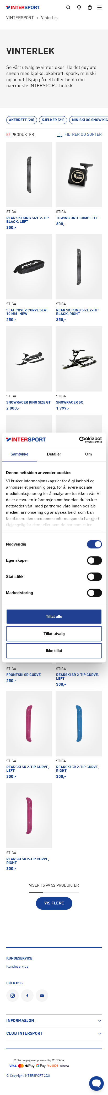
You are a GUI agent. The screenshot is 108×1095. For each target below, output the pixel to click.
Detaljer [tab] (54, 454)
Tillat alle (54, 616)
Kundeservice (17, 966)
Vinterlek (49, 18)
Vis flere (54, 903)
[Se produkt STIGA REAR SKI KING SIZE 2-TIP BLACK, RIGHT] (79, 278)
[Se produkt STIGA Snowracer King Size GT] (29, 368)
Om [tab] (88, 454)
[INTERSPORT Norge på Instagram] (12, 995)
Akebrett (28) (21, 120)
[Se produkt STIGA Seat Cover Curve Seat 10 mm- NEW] (29, 278)
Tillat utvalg (54, 633)
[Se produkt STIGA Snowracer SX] (79, 368)
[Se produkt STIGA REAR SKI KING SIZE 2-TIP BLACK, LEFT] (29, 186)
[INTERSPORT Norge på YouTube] (42, 995)
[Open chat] (96, 1083)
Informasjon (20, 1021)
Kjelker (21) (53, 120)
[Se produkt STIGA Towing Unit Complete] (79, 186)
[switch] (94, 560)
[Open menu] (99, 7)
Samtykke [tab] (19, 454)
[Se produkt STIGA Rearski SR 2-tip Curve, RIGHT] (79, 735)
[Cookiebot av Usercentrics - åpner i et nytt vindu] (79, 439)
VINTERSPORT (20, 18)
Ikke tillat (54, 650)
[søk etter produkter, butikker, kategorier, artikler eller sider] (68, 7)
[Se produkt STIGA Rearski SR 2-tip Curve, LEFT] (29, 735)
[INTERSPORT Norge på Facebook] (27, 995)
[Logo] (25, 7)
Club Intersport (24, 1034)
